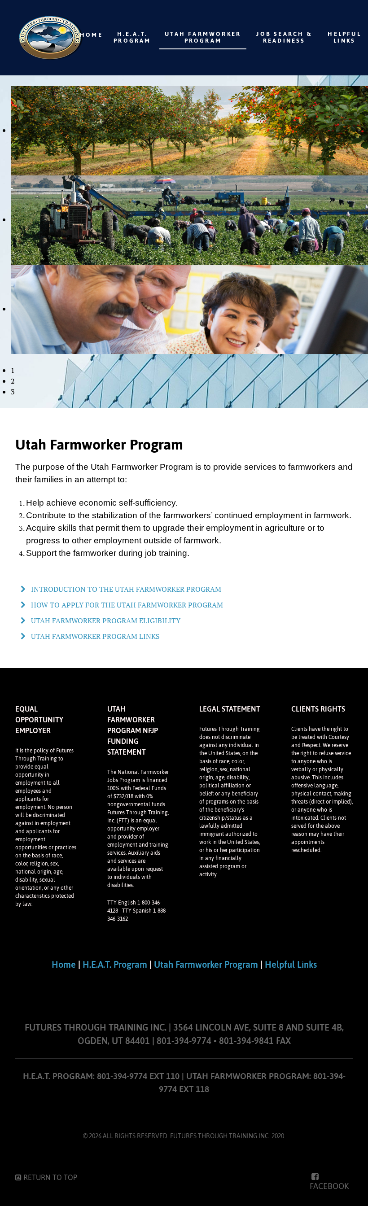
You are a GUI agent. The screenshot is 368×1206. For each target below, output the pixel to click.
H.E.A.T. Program (115, 964)
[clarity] (28, 37)
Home (64, 964)
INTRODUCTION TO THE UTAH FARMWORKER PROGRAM (125, 589)
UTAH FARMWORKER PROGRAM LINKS (94, 636)
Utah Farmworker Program (206, 964)
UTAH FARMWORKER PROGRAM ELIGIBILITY (104, 620)
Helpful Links (291, 964)
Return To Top (49, 1177)
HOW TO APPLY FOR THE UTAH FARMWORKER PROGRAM (126, 605)
